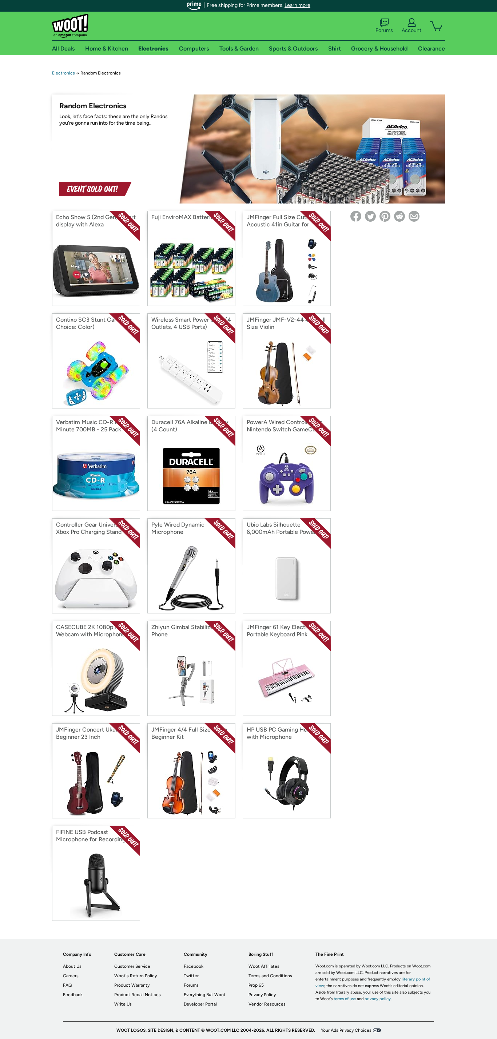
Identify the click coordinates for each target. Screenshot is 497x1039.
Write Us (123, 1004)
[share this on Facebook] (355, 216)
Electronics (63, 73)
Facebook (193, 966)
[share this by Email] (414, 216)
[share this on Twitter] (370, 216)
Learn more (297, 5)
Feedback (73, 994)
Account (411, 30)
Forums (384, 30)
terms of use (345, 998)
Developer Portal (200, 1004)
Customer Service (132, 966)
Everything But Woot (205, 994)
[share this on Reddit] (399, 216)
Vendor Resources (267, 1004)
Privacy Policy (262, 994)
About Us (72, 966)
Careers (71, 975)
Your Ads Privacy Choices (346, 1030)
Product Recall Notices (137, 994)
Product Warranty (132, 985)
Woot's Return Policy (135, 975)
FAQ (67, 985)
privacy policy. (378, 998)
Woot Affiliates (264, 966)
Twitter (191, 975)
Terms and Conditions (270, 975)
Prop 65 (256, 985)
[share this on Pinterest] (384, 216)
